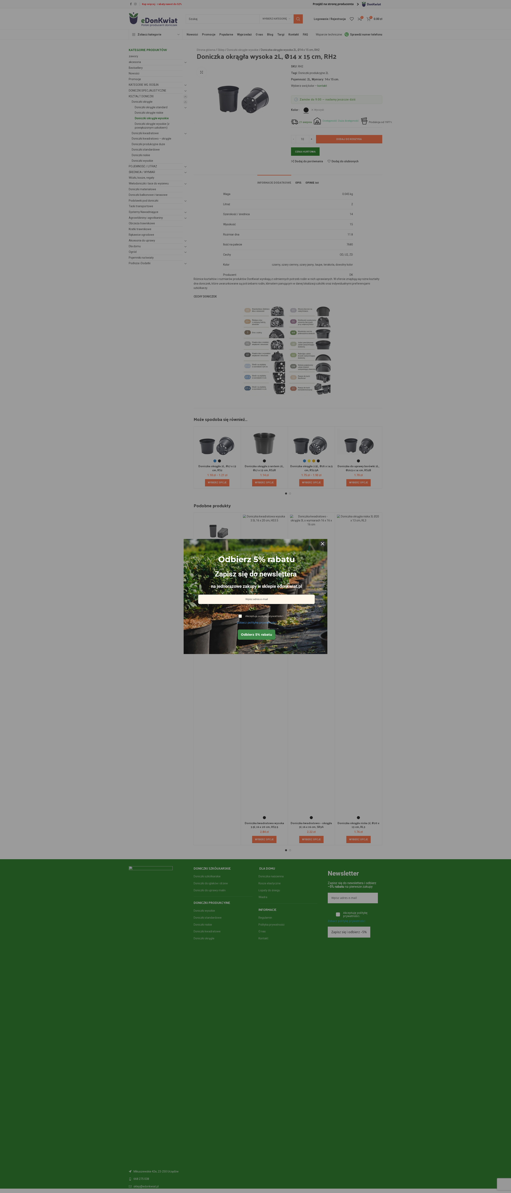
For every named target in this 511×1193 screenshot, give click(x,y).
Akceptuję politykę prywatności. (264, 616)
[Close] (322, 544)
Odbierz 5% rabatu (256, 634)
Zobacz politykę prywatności (256, 622)
